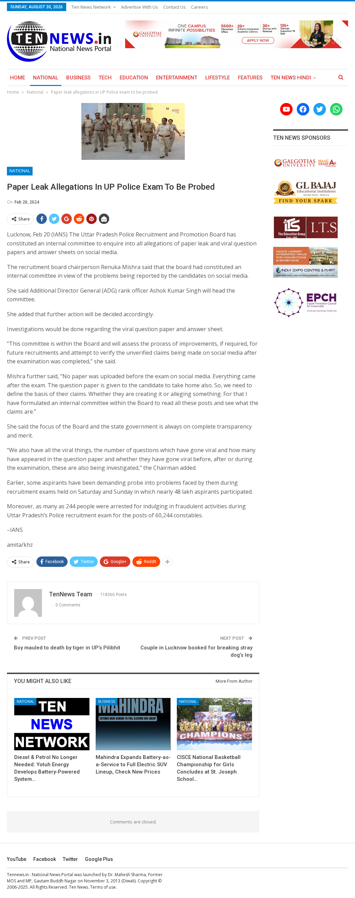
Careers (199, 7)
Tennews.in (18, 875)
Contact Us (174, 7)
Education (134, 78)
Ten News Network (91, 7)
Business (78, 78)
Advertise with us (139, 7)
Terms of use (103, 887)
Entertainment (176, 78)
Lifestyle (217, 78)
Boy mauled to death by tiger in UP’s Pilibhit (67, 648)
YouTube (16, 859)
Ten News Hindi (290, 78)
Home (17, 78)
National (45, 78)
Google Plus (99, 859)
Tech (105, 78)
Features (250, 78)
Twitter (70, 859)
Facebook (44, 859)
